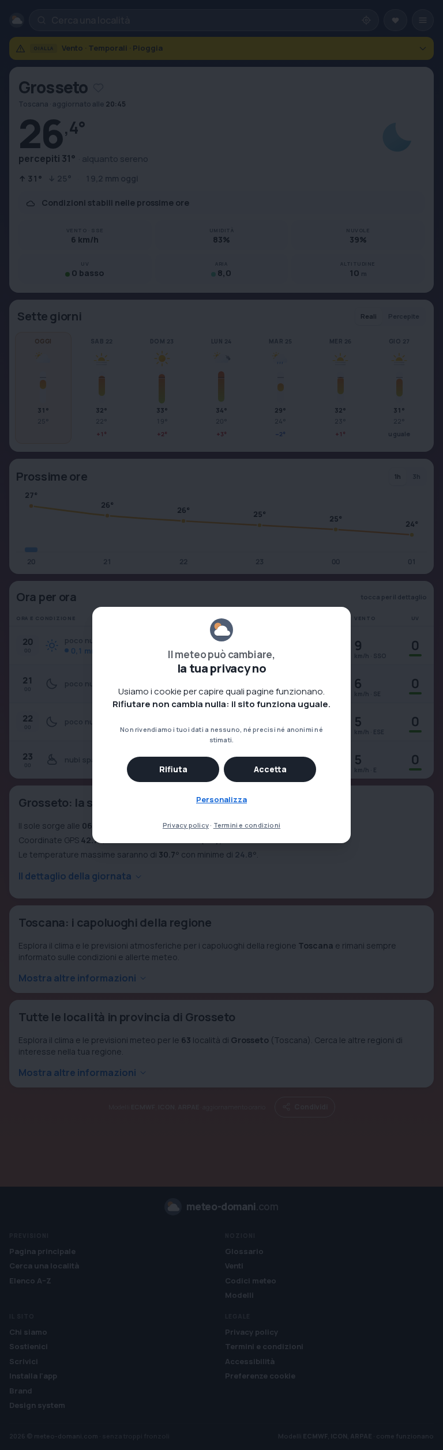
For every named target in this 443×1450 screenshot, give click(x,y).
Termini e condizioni (246, 825)
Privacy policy (186, 825)
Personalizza (221, 799)
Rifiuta (173, 769)
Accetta (270, 769)
